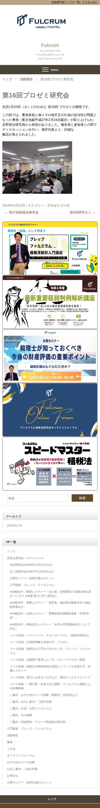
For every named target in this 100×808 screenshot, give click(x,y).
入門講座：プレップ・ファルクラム (32, 585)
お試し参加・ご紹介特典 (22, 769)
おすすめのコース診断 (21, 762)
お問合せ (12, 775)
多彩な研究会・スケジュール (25, 558)
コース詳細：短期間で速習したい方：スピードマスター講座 (47, 659)
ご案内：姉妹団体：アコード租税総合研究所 (38, 722)
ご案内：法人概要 (21, 715)
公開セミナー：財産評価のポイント (32, 578)
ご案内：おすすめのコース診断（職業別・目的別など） (45, 695)
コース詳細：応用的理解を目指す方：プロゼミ (39, 642)
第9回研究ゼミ (82, 212)
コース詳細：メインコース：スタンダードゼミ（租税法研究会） (50, 635)
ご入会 (11, 748)
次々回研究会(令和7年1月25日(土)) (31, 571)
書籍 (10, 742)
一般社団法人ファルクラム (50, 18)
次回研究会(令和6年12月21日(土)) (31, 564)
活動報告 (12, 735)
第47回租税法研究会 (22, 212)
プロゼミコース (58, 205)
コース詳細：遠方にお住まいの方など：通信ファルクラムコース (50, 677)
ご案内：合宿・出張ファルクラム (31, 708)
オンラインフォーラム (21, 755)
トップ (11, 551)
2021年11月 (14, 525)
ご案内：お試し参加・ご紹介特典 (31, 701)
